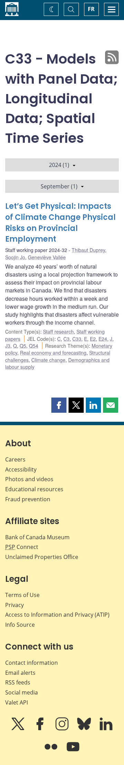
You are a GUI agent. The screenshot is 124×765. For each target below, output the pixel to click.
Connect (21, 547)
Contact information (31, 662)
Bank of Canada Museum (37, 537)
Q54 (33, 345)
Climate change (48, 359)
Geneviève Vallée (47, 257)
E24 (103, 338)
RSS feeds (17, 682)
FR (91, 9)
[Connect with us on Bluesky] (85, 729)
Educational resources (34, 489)
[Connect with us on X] (19, 729)
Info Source (20, 624)
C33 (76, 338)
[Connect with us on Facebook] (41, 729)
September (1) (59, 186)
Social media (21, 692)
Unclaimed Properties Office (41, 557)
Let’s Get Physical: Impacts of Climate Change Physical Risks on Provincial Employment (60, 223)
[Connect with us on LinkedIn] (106, 729)
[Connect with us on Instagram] (63, 729)
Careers (15, 459)
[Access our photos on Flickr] (52, 751)
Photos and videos (29, 479)
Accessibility (21, 469)
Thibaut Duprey (88, 249)
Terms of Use (22, 595)
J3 (7, 345)
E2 (93, 338)
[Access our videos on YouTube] (73, 751)
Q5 (23, 345)
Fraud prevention (27, 499)
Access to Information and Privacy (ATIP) (57, 614)
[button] (58, 405)
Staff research (58, 331)
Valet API (16, 702)
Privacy (14, 605)
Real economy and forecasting (53, 352)
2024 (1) (59, 165)
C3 (66, 338)
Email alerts (20, 673)
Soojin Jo (15, 257)
